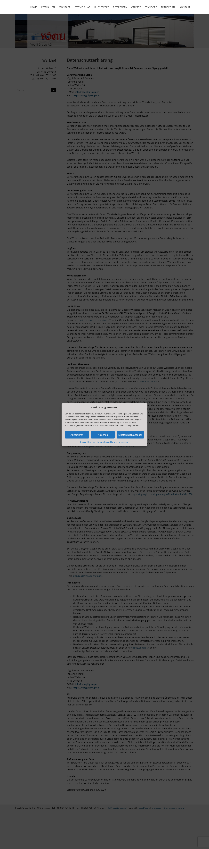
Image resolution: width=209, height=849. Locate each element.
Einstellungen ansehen (130, 434)
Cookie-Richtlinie (87, 442)
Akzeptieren (77, 434)
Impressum (124, 442)
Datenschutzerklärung (107, 442)
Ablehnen (103, 434)
